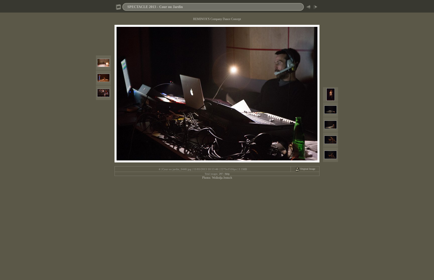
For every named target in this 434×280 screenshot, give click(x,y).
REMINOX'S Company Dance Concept (217, 19)
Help (227, 173)
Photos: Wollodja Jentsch (217, 177)
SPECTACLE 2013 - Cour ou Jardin (155, 7)
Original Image (307, 168)
